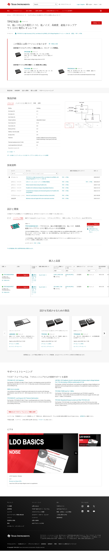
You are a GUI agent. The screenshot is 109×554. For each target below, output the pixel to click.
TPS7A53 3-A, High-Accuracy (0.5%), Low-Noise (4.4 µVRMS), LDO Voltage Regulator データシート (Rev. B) (43, 33)
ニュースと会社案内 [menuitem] (67, 10)
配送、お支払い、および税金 (64, 511)
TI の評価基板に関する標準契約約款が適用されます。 (20, 248)
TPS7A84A (27, 68)
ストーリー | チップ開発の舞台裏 (15, 514)
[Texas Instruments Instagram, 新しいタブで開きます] (82, 506)
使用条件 (82, 416)
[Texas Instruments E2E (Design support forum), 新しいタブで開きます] (88, 511)
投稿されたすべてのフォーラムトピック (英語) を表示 (22, 412)
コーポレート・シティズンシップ (15, 526)
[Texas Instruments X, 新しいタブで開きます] (94, 506)
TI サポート (41, 419)
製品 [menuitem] (8, 10)
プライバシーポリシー (33, 544)
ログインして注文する (93, 224)
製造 (8, 523)
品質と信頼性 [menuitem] (39, 10)
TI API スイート (60, 506)
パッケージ (35, 517)
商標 (55, 544)
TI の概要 (9, 506)
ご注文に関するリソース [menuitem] (52, 10)
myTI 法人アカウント (62, 509)
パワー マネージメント (18, 15)
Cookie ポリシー (22, 544)
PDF (77, 33)
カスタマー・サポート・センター (40, 514)
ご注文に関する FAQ (62, 514)
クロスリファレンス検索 (38, 511)
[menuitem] (101, 11)
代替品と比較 (54, 43)
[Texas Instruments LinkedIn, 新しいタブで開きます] (82, 511)
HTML (80, 33)
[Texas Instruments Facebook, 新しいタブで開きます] (88, 506)
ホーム (9, 15)
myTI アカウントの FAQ (38, 523)
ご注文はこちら (96, 23)
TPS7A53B (27, 52)
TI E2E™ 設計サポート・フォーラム (40, 509)
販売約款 (43, 544)
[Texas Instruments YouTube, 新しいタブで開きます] (94, 511)
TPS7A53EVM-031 (31, 226)
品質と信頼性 (35, 520)
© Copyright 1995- (13, 547)
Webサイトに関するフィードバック (67, 544)
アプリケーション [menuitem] (17, 10)
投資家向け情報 (11, 520)
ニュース (9, 511)
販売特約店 (59, 517)
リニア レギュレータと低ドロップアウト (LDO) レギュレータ (43, 15)
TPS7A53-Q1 (71, 68)
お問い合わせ (35, 506)
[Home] (18, 4)
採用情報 (9, 509)
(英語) (72, 33)
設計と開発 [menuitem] (29, 10)
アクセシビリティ (11, 544)
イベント (9, 517)
